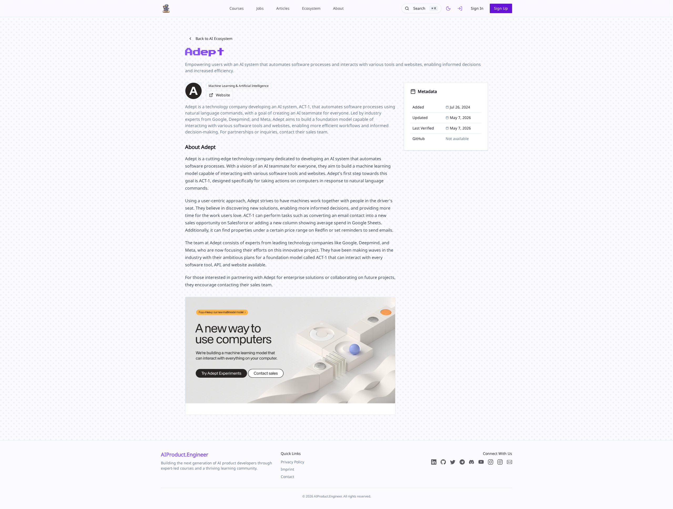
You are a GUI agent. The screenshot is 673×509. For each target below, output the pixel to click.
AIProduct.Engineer (184, 454)
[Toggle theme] (448, 8)
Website (223, 94)
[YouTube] (481, 462)
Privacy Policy (292, 461)
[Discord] (471, 462)
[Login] (460, 8)
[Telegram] (462, 462)
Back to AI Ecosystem (214, 38)
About (338, 8)
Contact (287, 476)
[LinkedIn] (433, 462)
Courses (237, 8)
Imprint (287, 469)
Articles (282, 8)
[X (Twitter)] (452, 462)
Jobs (260, 8)
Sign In (477, 8)
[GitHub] (443, 462)
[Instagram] (500, 462)
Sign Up (501, 8)
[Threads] (490, 462)
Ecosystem (311, 8)
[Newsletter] (509, 462)
